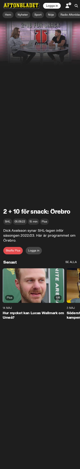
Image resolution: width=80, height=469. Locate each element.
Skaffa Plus (13, 250)
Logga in (52, 6)
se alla (71, 262)
